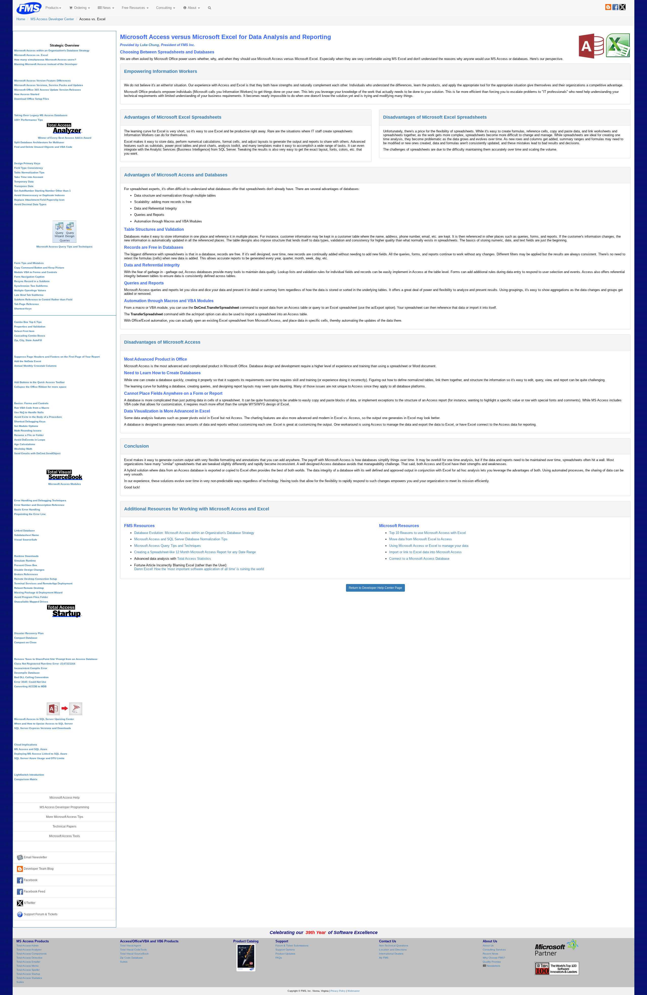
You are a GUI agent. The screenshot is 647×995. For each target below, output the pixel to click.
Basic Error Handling (27, 509)
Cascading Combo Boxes (29, 335)
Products (52, 8)
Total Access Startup (28, 973)
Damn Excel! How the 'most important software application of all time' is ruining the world (199, 569)
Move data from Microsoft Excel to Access (420, 539)
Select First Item (24, 331)
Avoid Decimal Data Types (30, 204)
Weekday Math (23, 448)
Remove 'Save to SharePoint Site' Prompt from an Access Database (56, 659)
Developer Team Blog (38, 868)
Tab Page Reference (26, 304)
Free (133, 8)
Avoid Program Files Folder (31, 597)
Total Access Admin (27, 945)
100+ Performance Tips (28, 119)
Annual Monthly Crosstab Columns (35, 365)
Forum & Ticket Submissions (291, 945)
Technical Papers (64, 826)
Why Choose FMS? (494, 957)
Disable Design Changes (29, 569)
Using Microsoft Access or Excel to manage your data (428, 546)
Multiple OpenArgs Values (30, 290)
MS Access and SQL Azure (30, 749)
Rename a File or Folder (29, 435)
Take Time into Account (28, 177)
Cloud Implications (25, 744)
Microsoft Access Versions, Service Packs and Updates (48, 85)
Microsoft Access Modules (64, 484)
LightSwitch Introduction (29, 774)
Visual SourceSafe (25, 539)
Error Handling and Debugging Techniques (40, 500)
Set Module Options (26, 426)
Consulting (164, 8)
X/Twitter (29, 903)
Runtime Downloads (26, 556)
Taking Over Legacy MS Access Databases (40, 115)
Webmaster (354, 991)
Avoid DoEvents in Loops (29, 439)
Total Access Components (31, 953)
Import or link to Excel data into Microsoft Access (425, 552)
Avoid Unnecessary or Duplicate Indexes (39, 195)
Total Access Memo (27, 965)
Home (20, 19)
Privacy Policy (338, 991)
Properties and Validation (29, 326)
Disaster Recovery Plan (28, 633)
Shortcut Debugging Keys (29, 421)
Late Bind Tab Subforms (28, 295)
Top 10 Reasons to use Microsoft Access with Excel (427, 533)
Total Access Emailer (28, 961)
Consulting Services (494, 949)
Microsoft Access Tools (64, 836)
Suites (20, 982)
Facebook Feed (34, 891)
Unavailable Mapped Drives (31, 601)
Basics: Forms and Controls (31, 403)
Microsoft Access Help (65, 797)
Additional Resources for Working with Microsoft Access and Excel (196, 508)
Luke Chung (149, 45)
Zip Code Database (131, 957)
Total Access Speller (28, 969)
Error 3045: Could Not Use (30, 681)
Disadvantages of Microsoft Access (162, 342)
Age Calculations (24, 444)
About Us (488, 945)
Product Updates (285, 953)
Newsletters (493, 965)
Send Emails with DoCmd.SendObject (37, 453)
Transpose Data (23, 186)
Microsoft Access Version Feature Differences (42, 80)
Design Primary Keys (27, 163)
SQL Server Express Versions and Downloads (42, 728)
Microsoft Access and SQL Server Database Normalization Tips (180, 539)
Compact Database (25, 637)
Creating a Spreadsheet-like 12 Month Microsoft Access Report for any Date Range (195, 552)
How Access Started (26, 94)
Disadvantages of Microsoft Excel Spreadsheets (435, 117)
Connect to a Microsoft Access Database (419, 559)
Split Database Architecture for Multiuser (39, 142)
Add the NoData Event (27, 361)
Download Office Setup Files (31, 98)
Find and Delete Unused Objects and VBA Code (43, 147)
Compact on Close (25, 642)
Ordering (80, 8)
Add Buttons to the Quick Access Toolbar (39, 382)
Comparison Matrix (25, 779)
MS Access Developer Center (52, 19)
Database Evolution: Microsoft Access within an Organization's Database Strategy (194, 533)
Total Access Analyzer (28, 949)
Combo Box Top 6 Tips (28, 322)
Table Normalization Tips (29, 172)
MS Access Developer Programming (64, 807)
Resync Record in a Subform (32, 281)
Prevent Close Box (25, 565)
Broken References (26, 574)
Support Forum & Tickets (40, 914)
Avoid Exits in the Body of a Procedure (38, 417)
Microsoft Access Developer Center (64, 36)
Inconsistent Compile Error (30, 668)
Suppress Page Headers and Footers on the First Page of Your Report (57, 356)
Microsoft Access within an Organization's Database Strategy (51, 50)
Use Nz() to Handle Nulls (29, 412)
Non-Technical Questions (393, 945)
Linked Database (24, 530)
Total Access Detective (29, 957)
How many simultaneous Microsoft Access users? (45, 59)
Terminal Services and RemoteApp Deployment (43, 583)
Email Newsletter (35, 857)
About (192, 8)
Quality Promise (492, 961)
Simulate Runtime (25, 560)
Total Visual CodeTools (133, 949)
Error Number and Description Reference (39, 505)
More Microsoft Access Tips (64, 817)
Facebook (30, 880)
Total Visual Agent (130, 945)
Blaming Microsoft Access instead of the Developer (45, 64)
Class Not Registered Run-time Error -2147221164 (44, 663)
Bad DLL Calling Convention (31, 677)
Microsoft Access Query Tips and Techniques (167, 546)
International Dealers (391, 953)
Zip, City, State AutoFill (28, 340)
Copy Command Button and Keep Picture (39, 267)
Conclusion (136, 446)
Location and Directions (393, 949)
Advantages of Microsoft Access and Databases (175, 174)
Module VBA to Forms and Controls (35, 272)
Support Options (285, 949)
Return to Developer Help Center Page (375, 588)
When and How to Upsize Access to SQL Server (43, 723)
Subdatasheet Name (26, 535)
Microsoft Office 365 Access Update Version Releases (47, 89)
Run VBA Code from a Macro (31, 407)
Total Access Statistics (194, 559)
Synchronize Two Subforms (31, 285)
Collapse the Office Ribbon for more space (40, 386)
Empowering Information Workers (160, 71)
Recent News (490, 953)
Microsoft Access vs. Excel (31, 55)
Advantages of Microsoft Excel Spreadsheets (172, 117)
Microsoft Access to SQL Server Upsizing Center (44, 719)
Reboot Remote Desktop (29, 588)
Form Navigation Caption (29, 276)
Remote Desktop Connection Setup (35, 578)
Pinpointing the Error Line (30, 514)
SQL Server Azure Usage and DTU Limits (39, 758)
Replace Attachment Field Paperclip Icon (39, 199)
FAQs (278, 957)
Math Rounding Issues (27, 430)
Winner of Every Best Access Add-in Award (64, 137)
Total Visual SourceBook (134, 953)
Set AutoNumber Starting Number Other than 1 (42, 190)
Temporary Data (24, 181)
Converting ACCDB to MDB (30, 686)
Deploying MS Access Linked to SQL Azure (40, 753)
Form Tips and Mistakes (29, 263)
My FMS (383, 957)
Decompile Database (27, 672)
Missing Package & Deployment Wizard (38, 592)
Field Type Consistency (28, 168)
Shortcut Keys (23, 308)
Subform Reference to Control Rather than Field (43, 299)
